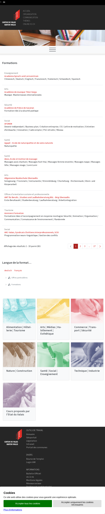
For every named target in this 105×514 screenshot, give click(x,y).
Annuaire (30, 434)
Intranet (30, 444)
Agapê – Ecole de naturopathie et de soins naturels (28, 142)
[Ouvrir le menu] (52, 49)
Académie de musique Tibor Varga (20, 92)
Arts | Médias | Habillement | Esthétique (50, 330)
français (18, 270)
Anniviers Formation (14, 213)
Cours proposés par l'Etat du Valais (18, 412)
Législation (31, 440)
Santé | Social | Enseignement (49, 372)
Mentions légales (34, 480)
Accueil (26, 10)
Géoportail (31, 437)
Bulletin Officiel (33, 473)
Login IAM (31, 462)
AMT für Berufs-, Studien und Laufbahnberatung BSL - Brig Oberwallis (37, 197)
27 (95, 247)
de (4, 2)
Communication (30, 17)
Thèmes (26, 20)
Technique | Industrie (87, 371)
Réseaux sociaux (33, 483)
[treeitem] (17, 278)
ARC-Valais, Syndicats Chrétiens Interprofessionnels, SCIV (31, 232)
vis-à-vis (30, 476)
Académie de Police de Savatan (19, 107)
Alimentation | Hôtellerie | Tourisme (18, 328)
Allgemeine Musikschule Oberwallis (21, 178)
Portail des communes (36, 447)
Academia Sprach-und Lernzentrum (21, 76)
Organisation (29, 14)
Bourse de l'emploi (35, 458)
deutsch (8, 270)
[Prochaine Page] (100, 246)
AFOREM (8, 123)
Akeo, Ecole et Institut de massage (20, 159)
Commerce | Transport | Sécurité (85, 328)
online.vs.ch (29, 24)
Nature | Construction (19, 371)
